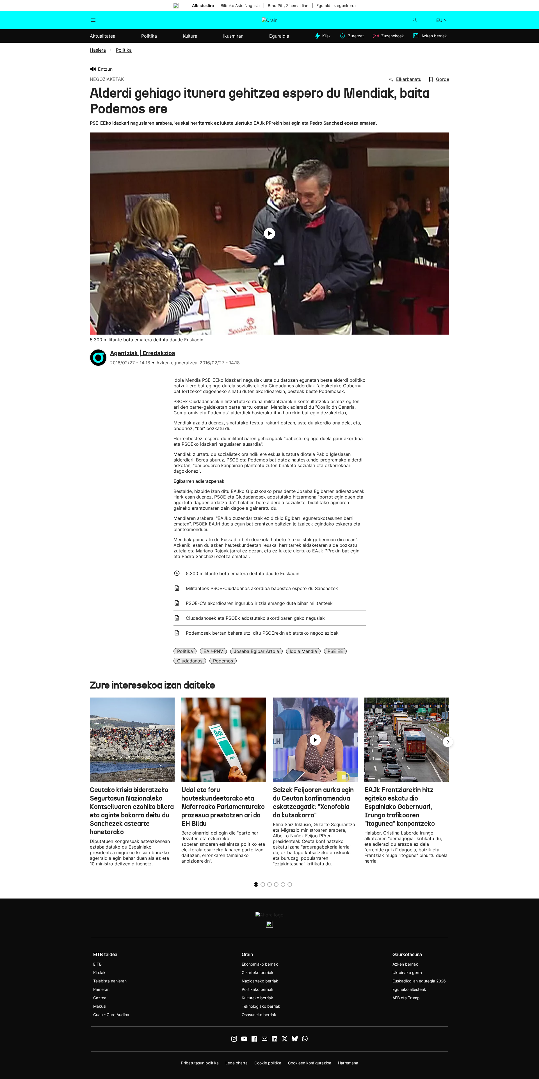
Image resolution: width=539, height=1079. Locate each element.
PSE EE (335, 651)
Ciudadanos (189, 661)
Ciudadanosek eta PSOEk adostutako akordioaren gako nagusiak (255, 618)
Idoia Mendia (303, 651)
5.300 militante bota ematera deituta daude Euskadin (242, 573)
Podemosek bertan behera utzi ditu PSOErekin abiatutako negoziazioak (262, 633)
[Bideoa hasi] (269, 233)
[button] (448, 742)
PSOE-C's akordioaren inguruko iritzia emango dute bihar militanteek (259, 603)
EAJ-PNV (213, 651)
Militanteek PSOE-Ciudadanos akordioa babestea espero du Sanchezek (262, 588)
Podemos (223, 661)
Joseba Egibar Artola (256, 651)
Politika (185, 651)
